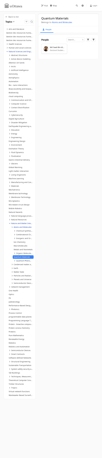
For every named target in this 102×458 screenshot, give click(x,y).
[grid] (68, 50)
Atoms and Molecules (62, 22)
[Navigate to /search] (77, 5)
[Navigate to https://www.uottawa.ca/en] (13, 5)
